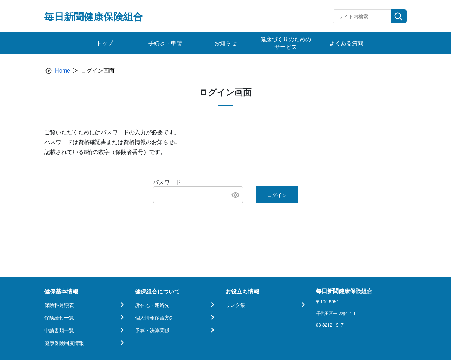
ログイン (277, 194)
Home (62, 70)
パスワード (167, 182)
